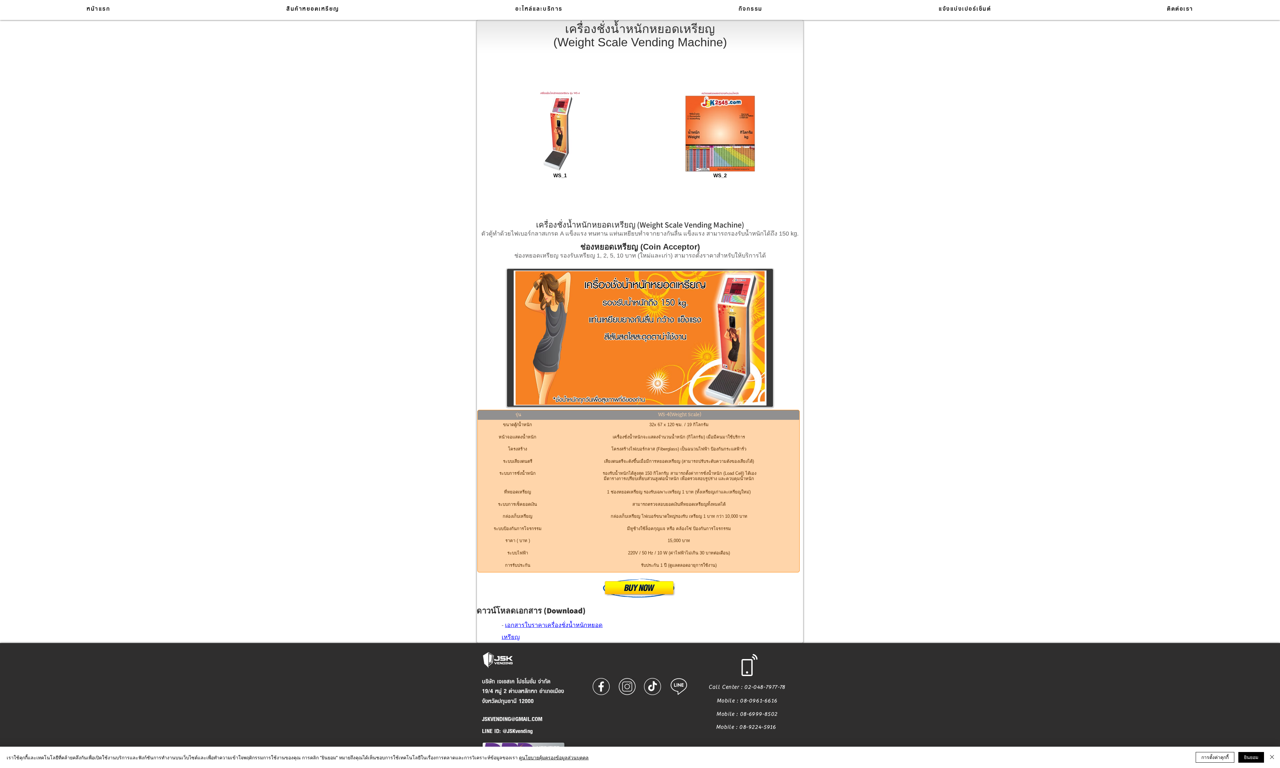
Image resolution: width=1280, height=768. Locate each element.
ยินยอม (1251, 757)
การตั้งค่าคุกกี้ (1215, 757)
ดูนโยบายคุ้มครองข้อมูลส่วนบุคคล (554, 757)
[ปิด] (1272, 757)
